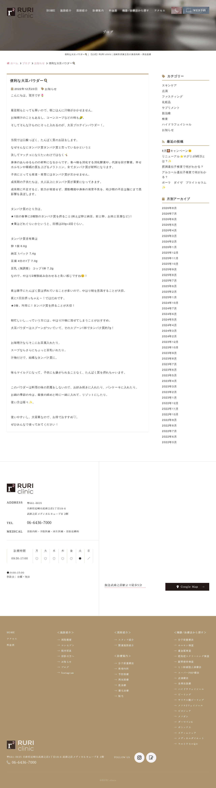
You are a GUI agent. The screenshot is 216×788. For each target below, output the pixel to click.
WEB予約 (199, 10)
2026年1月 (169, 247)
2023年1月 (169, 397)
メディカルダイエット (191, 738)
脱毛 (121, 696)
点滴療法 (183, 678)
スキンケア (169, 85)
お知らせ (51, 89)
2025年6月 (169, 286)
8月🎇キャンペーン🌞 (177, 151)
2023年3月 (169, 386)
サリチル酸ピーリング (191, 699)
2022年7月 (169, 431)
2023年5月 (169, 375)
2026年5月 (169, 225)
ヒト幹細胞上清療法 (189, 667)
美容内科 (123, 668)
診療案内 (98, 10)
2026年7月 (169, 213)
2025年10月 (170, 264)
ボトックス (184, 727)
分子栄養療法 (126, 663)
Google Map (189, 586)
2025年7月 (169, 280)
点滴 (165, 91)
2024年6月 (169, 314)
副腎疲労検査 (186, 661)
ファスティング (172, 96)
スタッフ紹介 (126, 639)
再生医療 (123, 679)
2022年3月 (169, 442)
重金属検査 (184, 650)
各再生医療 (184, 683)
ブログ (65, 667)
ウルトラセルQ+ (188, 743)
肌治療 (166, 113)
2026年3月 (169, 236)
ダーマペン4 (185, 721)
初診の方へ (67, 656)
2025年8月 (169, 275)
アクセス (159, 10)
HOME (51, 10)
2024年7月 (169, 308)
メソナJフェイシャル (190, 705)
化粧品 (166, 102)
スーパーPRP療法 (188, 672)
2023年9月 (169, 353)
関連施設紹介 (126, 645)
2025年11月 (170, 258)
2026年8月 (169, 208)
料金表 (113, 10)
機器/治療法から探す (135, 10)
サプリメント (171, 107)
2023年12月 (170, 342)
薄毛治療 (123, 690)
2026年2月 (169, 241)
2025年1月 (169, 297)
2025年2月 (169, 291)
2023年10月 (170, 347)
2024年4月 (169, 325)
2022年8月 (169, 425)
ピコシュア (184, 710)
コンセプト (67, 645)
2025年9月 (169, 269)
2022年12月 (170, 403)
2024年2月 (169, 336)
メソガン (183, 716)
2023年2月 (169, 392)
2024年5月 (169, 319)
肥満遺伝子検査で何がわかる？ (183, 166)
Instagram (67, 672)
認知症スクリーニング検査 (193, 656)
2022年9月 (169, 420)
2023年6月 (169, 370)
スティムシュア (187, 732)
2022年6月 (169, 436)
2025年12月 (170, 252)
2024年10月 (170, 303)
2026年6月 (169, 219)
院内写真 (66, 650)
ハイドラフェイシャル (177, 124)
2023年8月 (169, 358)
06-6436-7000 (39, 523)
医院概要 (66, 639)
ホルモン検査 (186, 645)
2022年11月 (170, 409)
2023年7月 (169, 364)
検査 (165, 119)
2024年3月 (169, 331)
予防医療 (123, 674)
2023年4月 (169, 381)
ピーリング (184, 694)
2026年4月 (169, 230)
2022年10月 (170, 414)
